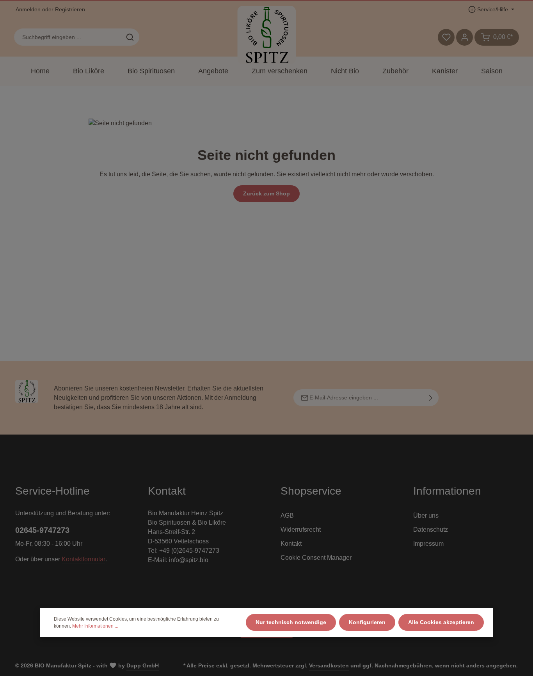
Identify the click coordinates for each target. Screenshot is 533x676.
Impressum (428, 543)
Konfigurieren (367, 622)
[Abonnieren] (431, 397)
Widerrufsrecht (301, 529)
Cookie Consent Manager (316, 557)
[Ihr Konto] (464, 37)
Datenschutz (430, 529)
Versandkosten (329, 665)
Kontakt (291, 543)
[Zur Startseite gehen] (266, 35)
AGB (287, 515)
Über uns (426, 515)
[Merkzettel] (446, 37)
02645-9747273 (42, 530)
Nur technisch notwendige (291, 622)
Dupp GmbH (142, 665)
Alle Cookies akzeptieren (441, 622)
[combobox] (67, 37)
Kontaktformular (83, 559)
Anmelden (28, 9)
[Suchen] (130, 37)
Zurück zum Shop (266, 193)
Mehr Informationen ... (95, 626)
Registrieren (70, 9)
